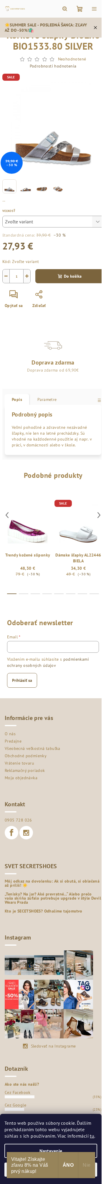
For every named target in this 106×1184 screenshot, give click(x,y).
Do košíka (73, 276)
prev (7, 515)
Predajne (13, 741)
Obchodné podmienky (26, 755)
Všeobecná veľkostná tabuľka (32, 748)
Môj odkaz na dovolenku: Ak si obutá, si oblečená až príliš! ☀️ (52, 883)
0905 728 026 (18, 820)
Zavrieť (61, 296)
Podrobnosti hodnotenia (53, 66)
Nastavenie (50, 1151)
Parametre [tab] (47, 399)
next (99, 515)
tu (92, 1136)
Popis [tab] (17, 399)
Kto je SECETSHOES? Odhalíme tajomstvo (43, 911)
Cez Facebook (18, 1092)
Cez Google (15, 1105)
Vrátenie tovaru (19, 763)
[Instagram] (26, 832)
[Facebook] (11, 832)
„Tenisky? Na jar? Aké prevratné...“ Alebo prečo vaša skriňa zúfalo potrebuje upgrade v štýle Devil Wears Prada (53, 898)
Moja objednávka (21, 777)
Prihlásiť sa (22, 680)
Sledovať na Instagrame (53, 1046)
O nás (10, 733)
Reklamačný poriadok (25, 770)
